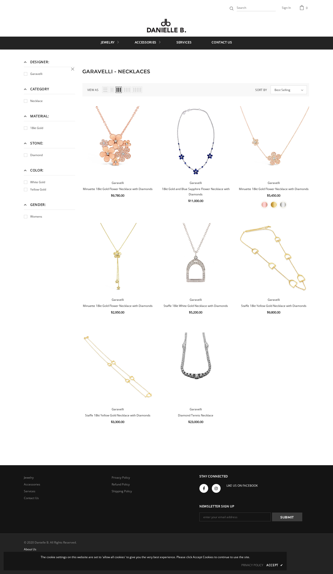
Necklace (36, 101)
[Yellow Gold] (273, 204)
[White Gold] (283, 204)
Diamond (36, 155)
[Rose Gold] (264, 204)
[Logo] (166, 25)
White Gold (37, 182)
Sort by (261, 90)
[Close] (72, 69)
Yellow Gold (38, 189)
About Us (30, 549)
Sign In (286, 8)
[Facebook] (203, 488)
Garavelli (36, 74)
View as (92, 90)
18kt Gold (36, 128)
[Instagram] (216, 488)
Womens (36, 216)
